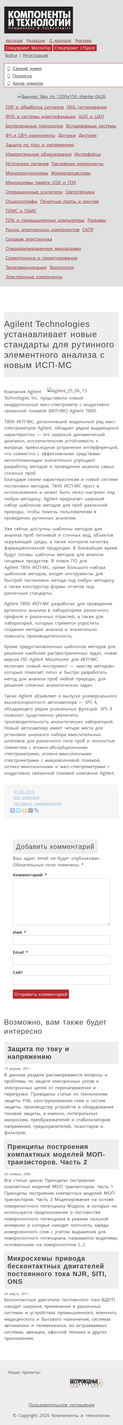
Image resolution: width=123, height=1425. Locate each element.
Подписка (22, 75)
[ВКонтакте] (13, 810)
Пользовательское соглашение (62, 1405)
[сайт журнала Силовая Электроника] (61, 1372)
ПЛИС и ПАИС (21, 210)
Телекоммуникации (26, 267)
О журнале (60, 40)
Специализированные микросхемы (43, 248)
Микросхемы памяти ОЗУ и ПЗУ (41, 182)
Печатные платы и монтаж (69, 201)
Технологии (61, 267)
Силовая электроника (29, 239)
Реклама (83, 40)
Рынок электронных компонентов (43, 229)
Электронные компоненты (34, 276)
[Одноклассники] (25, 810)
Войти (11, 55)
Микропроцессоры (71, 173)
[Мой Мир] (31, 810)
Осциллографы (21, 201)
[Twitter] (19, 810)
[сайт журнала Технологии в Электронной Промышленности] (98, 1372)
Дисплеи (88, 135)
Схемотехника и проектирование (42, 258)
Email (20, 952)
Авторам (14, 40)
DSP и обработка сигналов (35, 107)
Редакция (36, 40)
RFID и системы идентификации (41, 116)
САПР (88, 229)
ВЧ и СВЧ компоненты (30, 135)
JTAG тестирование (87, 107)
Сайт (18, 972)
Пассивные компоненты (77, 163)
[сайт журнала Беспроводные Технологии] (86, 1383)
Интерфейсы (87, 154)
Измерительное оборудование (39, 154)
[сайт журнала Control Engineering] (23, 1394)
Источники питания (27, 163)
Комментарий (30, 875)
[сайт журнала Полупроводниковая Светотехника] (41, 1383)
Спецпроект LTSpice (75, 48)
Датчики (67, 135)
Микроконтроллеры (27, 173)
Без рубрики (26, 797)
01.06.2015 (24, 791)
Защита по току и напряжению (40, 144)
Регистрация (35, 55)
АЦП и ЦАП (91, 116)
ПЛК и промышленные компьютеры (45, 220)
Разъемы (97, 220)
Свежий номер (27, 68)
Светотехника (80, 192)
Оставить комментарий (37, 803)
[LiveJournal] (37, 810)
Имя (19, 932)
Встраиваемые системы (91, 126)
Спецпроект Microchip (28, 48)
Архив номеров (28, 83)
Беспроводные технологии (34, 126)
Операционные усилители (34, 192)
